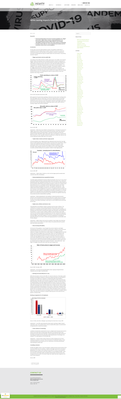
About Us (51, 4)
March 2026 (79, 59)
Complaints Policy (71, 396)
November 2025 (80, 64)
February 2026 (80, 60)
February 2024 (80, 90)
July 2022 (79, 115)
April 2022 (79, 119)
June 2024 (79, 86)
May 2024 (79, 87)
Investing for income (81, 43)
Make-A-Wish (80, 4)
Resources (73, 4)
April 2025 (79, 73)
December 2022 (80, 108)
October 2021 (79, 125)
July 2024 (79, 85)
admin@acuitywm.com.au (38, 379)
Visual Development (62, 397)
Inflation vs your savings (81, 45)
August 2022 (79, 113)
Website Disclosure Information (62, 396)
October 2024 (79, 80)
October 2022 (79, 110)
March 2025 (79, 74)
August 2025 (79, 69)
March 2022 (79, 121)
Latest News (66, 4)
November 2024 (80, 79)
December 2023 (80, 92)
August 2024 (79, 83)
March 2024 (79, 89)
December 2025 (80, 63)
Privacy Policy (77, 396)
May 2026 (79, 57)
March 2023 (79, 105)
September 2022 (80, 112)
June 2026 (79, 56)
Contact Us (87, 4)
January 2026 (79, 62)
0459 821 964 (86, 3)
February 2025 (80, 76)
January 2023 (79, 106)
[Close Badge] (9, 392)
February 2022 (80, 122)
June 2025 (79, 70)
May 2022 (79, 118)
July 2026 (79, 54)
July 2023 (79, 99)
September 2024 (80, 82)
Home (31, 9)
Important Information (84, 396)
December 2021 (80, 123)
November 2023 (80, 93)
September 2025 (80, 67)
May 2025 (79, 72)
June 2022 (79, 116)
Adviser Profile (54, 396)
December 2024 (80, 77)
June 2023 (79, 100)
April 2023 (79, 103)
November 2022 (80, 109)
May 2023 (79, 102)
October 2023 (79, 95)
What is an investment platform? (83, 39)
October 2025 (79, 66)
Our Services (58, 4)
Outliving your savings (35, 362)
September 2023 (80, 96)
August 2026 (79, 53)
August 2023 (79, 98)
